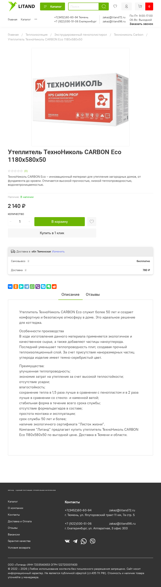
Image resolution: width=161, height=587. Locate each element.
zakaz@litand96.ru (114, 21)
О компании (15, 508)
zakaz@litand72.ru (114, 17)
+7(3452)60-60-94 (78, 510)
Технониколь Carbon (129, 34)
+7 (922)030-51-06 (78, 523)
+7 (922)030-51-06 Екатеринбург (75, 21)
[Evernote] (48, 286)
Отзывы (13, 528)
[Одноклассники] (15, 286)
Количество (16, 214)
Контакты (14, 514)
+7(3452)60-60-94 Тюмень (71, 17)
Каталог (56, 6)
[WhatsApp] (32, 286)
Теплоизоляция (37, 34)
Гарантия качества (19, 541)
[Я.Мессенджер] (21, 286)
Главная (12, 19)
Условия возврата (19, 547)
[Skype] (43, 286)
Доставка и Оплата (20, 521)
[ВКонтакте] (10, 286)
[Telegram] (26, 286)
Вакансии (14, 534)
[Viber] (37, 286)
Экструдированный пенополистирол (81, 34)
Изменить (58, 251)
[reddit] (54, 286)
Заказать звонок (141, 23)
